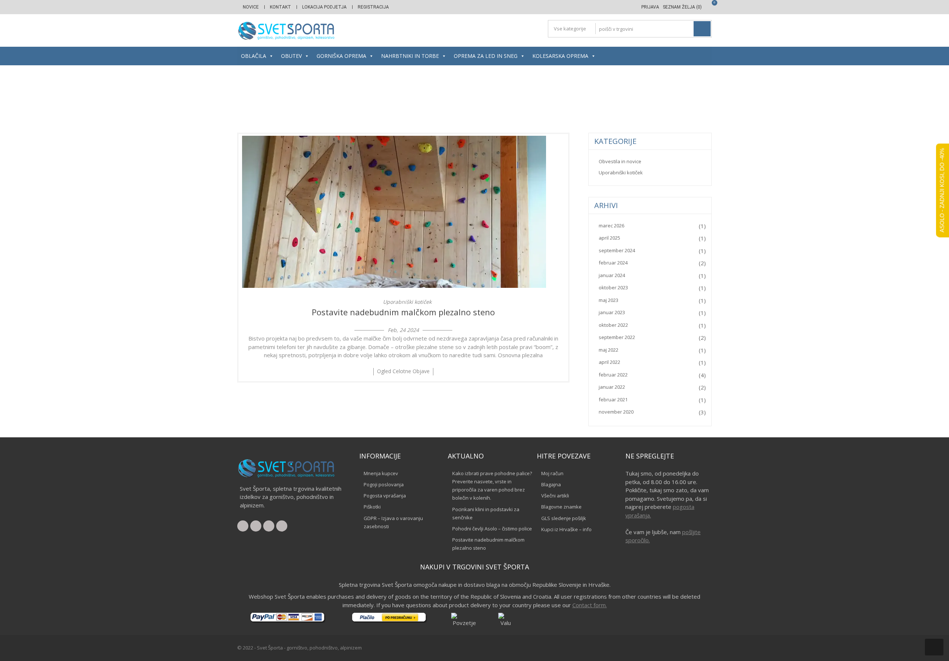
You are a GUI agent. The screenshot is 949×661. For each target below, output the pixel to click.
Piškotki (372, 506)
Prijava (650, 7)
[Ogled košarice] (708, 7)
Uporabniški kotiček (407, 301)
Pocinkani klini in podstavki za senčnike (485, 513)
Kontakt (280, 7)
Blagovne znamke (561, 506)
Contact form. (589, 605)
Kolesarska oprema (560, 55)
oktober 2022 (613, 325)
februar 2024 (613, 262)
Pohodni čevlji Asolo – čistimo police (492, 528)
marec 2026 (611, 225)
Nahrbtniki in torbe (410, 55)
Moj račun (552, 473)
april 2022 (609, 362)
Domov (435, 99)
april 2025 (609, 237)
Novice (251, 7)
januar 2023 (612, 312)
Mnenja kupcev (381, 473)
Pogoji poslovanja (384, 484)
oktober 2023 (613, 287)
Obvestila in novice (620, 161)
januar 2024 (612, 275)
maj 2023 (608, 300)
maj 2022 (608, 349)
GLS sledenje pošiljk (563, 518)
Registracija (373, 7)
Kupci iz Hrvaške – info (566, 529)
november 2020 (616, 411)
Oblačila (253, 55)
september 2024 (617, 250)
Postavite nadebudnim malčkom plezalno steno (403, 312)
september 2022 (617, 337)
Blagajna (551, 484)
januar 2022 (612, 387)
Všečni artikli (555, 495)
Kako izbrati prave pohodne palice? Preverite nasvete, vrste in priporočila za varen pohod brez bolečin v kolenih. (492, 485)
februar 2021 (613, 399)
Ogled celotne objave (403, 371)
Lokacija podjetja (324, 7)
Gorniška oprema (341, 55)
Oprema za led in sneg (486, 55)
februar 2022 (613, 374)
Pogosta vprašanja (385, 495)
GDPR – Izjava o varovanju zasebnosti (393, 522)
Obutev (291, 55)
